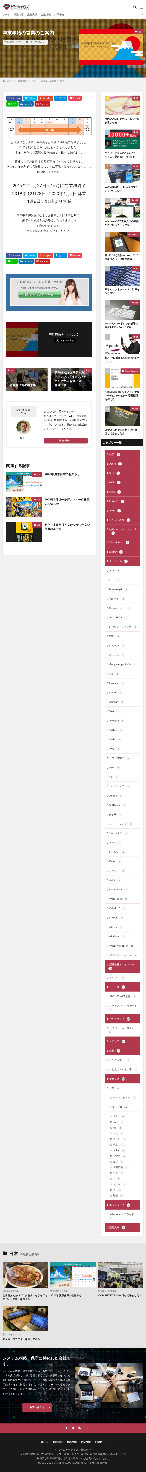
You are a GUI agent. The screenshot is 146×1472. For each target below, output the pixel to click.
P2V (114, 570)
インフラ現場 (119, 519)
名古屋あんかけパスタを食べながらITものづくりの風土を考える (25, 1297)
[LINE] (12, 104)
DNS (114, 636)
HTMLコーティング (122, 626)
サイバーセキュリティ (121, 1030)
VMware (116, 720)
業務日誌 (22, 81)
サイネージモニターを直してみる (21, 1339)
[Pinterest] (42, 104)
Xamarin (134, 234)
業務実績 (32, 14)
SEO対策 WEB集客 (122, 996)
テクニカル (118, 561)
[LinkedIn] (26, 104)
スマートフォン (120, 823)
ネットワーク (119, 1204)
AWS (114, 879)
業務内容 (19, 14)
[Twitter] (30, 98)
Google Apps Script (122, 664)
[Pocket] (75, 98)
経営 (114, 454)
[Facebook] (14, 98)
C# (113, 776)
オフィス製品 (119, 758)
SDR (114, 472)
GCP (114, 482)
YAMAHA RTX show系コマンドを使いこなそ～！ (121, 188)
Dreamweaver (119, 607)
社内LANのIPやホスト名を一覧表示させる (122, 120)
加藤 (136, 200)
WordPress (118, 898)
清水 (117, 1144)
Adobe (115, 795)
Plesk (115, 842)
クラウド (116, 870)
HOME (9, 81)
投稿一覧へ (64, 440)
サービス (116, 986)
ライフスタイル (124, 1097)
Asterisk (116, 654)
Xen (113, 711)
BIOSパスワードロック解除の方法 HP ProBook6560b (121, 325)
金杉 (117, 1161)
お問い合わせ (37, 1407)
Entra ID (116, 501)
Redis (114, 739)
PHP (114, 767)
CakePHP (117, 908)
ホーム (6, 14)
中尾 (117, 1172)
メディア (116, 1041)
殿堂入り (116, 1227)
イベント (116, 977)
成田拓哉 (120, 1167)
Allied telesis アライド (121, 1216)
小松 (117, 1133)
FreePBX (116, 645)
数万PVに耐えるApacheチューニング (122, 359)
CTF (114, 579)
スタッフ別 (118, 1106)
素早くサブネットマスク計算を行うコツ (122, 291)
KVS (114, 748)
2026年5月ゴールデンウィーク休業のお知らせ (67, 501)
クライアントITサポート (123, 1007)
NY (117, 1127)
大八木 (119, 1184)
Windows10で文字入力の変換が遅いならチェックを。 (122, 223)
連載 (114, 1050)
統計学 (115, 551)
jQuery (115, 926)
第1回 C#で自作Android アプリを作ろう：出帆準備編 (121, 257)
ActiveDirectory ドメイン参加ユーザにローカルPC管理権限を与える (122, 395)
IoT (113, 673)
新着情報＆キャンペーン (123, 966)
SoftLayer (117, 804)
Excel (114, 861)
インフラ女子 (119, 1059)
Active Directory (131, 371)
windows (116, 936)
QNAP (115, 692)
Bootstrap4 (118, 589)
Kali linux (116, 598)
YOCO (119, 1138)
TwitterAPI (118, 833)
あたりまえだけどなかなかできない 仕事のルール (68, 526)
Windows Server (121, 945)
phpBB (115, 814)
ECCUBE (116, 851)
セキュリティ (119, 1018)
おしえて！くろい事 (122, 1069)
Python (115, 729)
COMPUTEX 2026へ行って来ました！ (120, 1295)
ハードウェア (119, 786)
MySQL (116, 917)
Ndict (118, 1116)
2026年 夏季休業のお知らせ (62, 474)
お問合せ (59, 14)
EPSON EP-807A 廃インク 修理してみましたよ (121, 431)
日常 (30, 42)
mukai (118, 1150)
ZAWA (119, 1155)
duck (118, 1121)
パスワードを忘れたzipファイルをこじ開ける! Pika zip (121, 154)
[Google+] (45, 98)
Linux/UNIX (118, 889)
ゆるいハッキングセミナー (122, 531)
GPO (114, 491)
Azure (115, 463)
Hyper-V (116, 683)
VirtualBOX (118, 617)
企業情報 (46, 14)
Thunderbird (118, 542)
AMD (114, 510)
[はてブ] (60, 98)
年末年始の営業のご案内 (53, 81)
